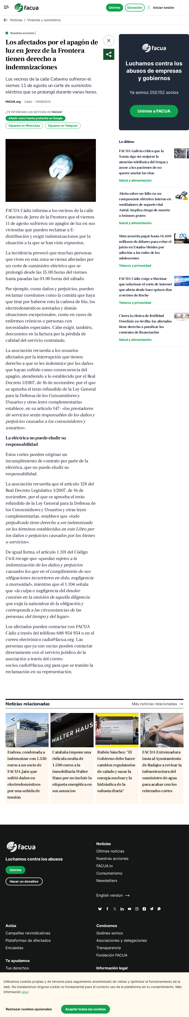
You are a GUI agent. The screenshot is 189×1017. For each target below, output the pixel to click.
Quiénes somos (109, 933)
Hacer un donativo (24, 881)
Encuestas (14, 948)
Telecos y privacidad (135, 265)
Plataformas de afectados (28, 940)
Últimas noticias (110, 851)
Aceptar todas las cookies (85, 1009)
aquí (25, 992)
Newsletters (106, 880)
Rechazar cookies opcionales (29, 1009)
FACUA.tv (104, 866)
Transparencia (108, 948)
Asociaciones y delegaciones (121, 940)
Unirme (114, 7)
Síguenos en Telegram (63, 125)
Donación (134, 7)
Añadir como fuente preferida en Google (35, 118)
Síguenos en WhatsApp (24, 125)
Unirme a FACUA (154, 111)
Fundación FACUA (111, 955)
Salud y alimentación (135, 180)
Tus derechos (17, 968)
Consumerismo (109, 873)
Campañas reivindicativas (28, 933)
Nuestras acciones (112, 858)
